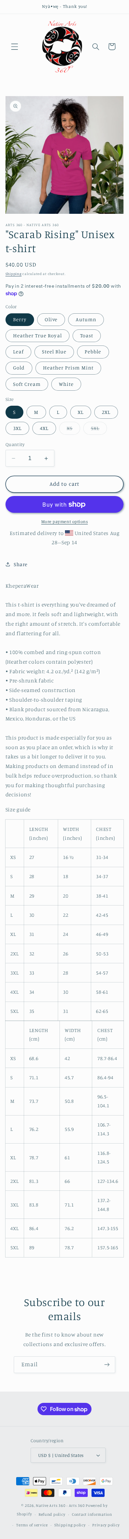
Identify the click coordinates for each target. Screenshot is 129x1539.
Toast (86, 335)
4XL (44, 428)
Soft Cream (27, 384)
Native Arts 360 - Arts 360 (60, 1505)
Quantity (15, 444)
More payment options (64, 521)
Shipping (14, 274)
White (66, 384)
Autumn (86, 319)
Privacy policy (105, 1525)
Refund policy (52, 1514)
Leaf (18, 351)
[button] (14, 46)
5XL (99, 430)
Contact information (92, 1514)
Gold (19, 367)
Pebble (93, 351)
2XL (106, 412)
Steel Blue (54, 351)
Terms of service (32, 1525)
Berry (19, 319)
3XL (17, 428)
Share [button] (21, 564)
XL (81, 412)
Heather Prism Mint (68, 367)
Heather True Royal (37, 335)
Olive (51, 319)
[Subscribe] (107, 1364)
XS (73, 430)
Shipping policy (69, 1525)
